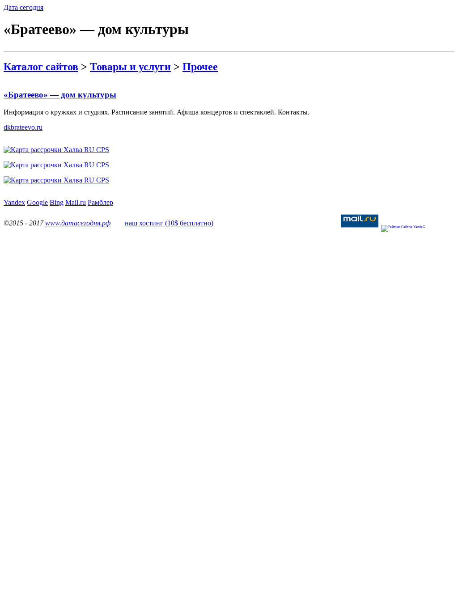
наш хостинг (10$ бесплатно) (169, 223)
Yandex (14, 202)
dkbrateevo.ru (23, 127)
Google (37, 202)
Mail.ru (75, 202)
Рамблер (100, 202)
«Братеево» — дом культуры (60, 94)
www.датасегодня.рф (77, 223)
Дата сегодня (23, 7)
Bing (57, 202)
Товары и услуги (130, 66)
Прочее (200, 66)
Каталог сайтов (41, 66)
